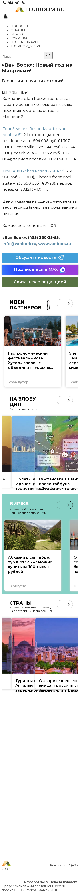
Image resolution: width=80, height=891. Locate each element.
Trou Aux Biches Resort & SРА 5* (33, 171)
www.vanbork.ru (54, 243)
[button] (60, 303)
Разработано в (50, 882)
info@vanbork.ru (19, 243)
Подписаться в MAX (36, 269)
